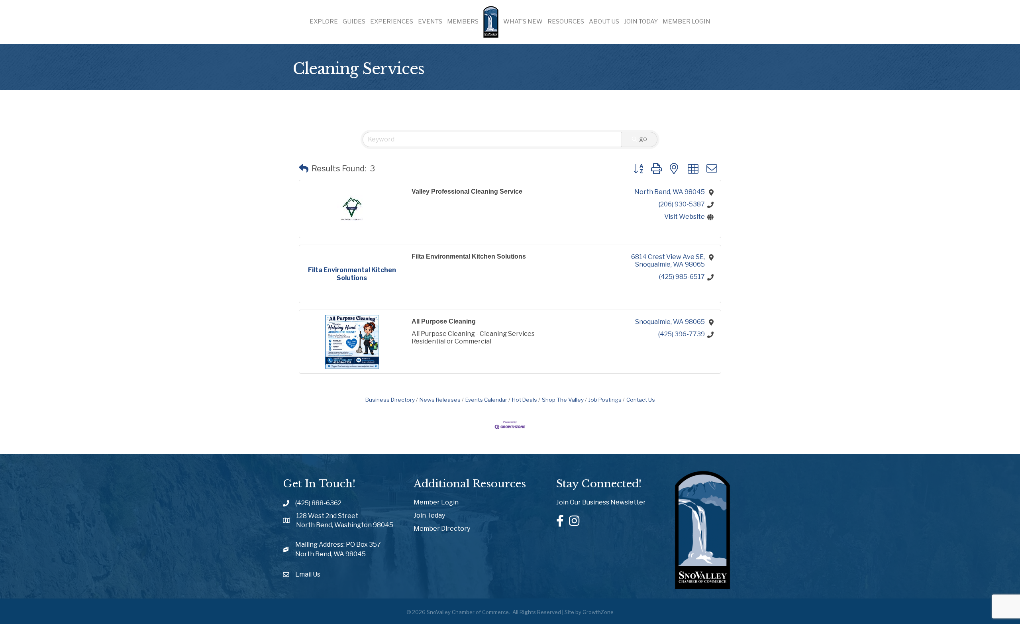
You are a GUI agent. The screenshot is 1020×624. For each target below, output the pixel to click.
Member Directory (442, 528)
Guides (354, 21)
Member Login (686, 21)
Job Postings (605, 399)
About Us (604, 21)
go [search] (643, 139)
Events (430, 21)
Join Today (641, 21)
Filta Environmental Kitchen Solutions (469, 256)
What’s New (523, 21)
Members (463, 21)
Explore (324, 21)
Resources (565, 21)
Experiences (391, 21)
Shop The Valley (563, 399)
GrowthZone (598, 612)
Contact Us (640, 399)
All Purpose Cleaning (444, 321)
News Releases (440, 399)
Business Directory (390, 399)
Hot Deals (524, 399)
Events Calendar (486, 399)
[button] (303, 168)
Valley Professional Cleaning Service (467, 191)
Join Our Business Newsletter (601, 502)
